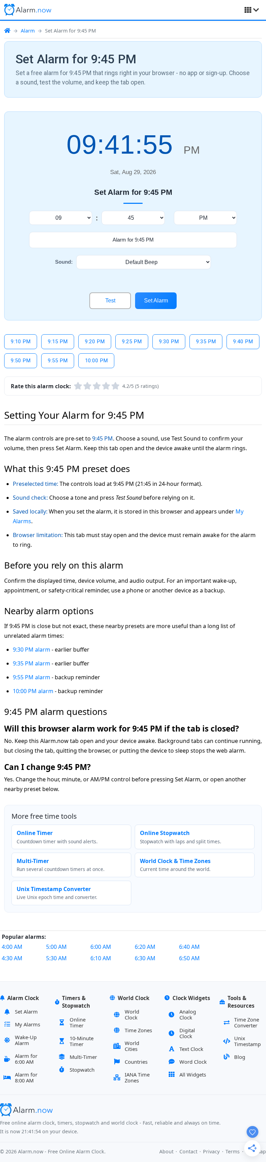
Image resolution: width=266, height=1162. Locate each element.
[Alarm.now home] (27, 10)
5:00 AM (56, 947)
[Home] (7, 30)
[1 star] (78, 386)
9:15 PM (58, 341)
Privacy (211, 1151)
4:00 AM (12, 947)
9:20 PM (95, 341)
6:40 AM (189, 947)
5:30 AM (56, 958)
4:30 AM (12, 958)
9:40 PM (243, 341)
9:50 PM (20, 360)
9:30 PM (169, 341)
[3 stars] (96, 386)
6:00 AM (100, 947)
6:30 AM (145, 958)
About (166, 1151)
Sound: (64, 262)
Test (110, 300)
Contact (188, 1151)
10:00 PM (96, 360)
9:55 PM (58, 360)
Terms (232, 1151)
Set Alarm (156, 300)
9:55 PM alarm (31, 677)
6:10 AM (100, 958)
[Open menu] (252, 10)
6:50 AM (189, 958)
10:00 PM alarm (33, 691)
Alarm (28, 30)
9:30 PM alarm (31, 649)
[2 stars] (87, 386)
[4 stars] (106, 386)
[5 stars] (115, 386)
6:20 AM (145, 947)
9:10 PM (20, 341)
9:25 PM (132, 341)
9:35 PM (206, 341)
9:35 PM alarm (31, 663)
